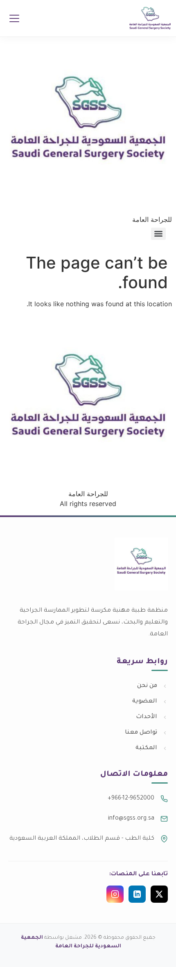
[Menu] (14, 18)
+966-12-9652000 (131, 798)
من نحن (147, 686)
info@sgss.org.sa (131, 819)
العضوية (144, 701)
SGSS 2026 (88, 105)
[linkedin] (137, 894)
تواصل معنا (141, 733)
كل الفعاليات (88, 125)
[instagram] (115, 894)
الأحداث (146, 717)
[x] (159, 894)
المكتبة (146, 748)
